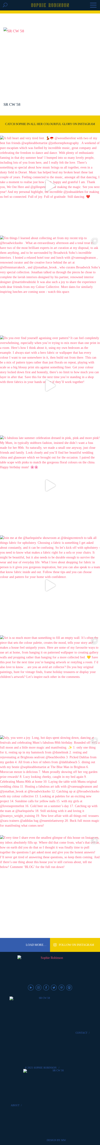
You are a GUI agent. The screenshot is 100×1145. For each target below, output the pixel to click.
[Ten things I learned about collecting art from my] (50, 286)
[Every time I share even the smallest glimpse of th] (50, 885)
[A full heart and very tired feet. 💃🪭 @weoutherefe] (50, 186)
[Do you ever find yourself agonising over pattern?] (50, 386)
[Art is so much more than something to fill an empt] (50, 685)
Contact (81, 1032)
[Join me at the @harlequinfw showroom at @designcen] (50, 585)
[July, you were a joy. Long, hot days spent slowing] (50, 785)
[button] (93, 5)
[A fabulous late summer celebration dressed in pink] (50, 485)
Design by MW (56, 1140)
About (15, 1105)
